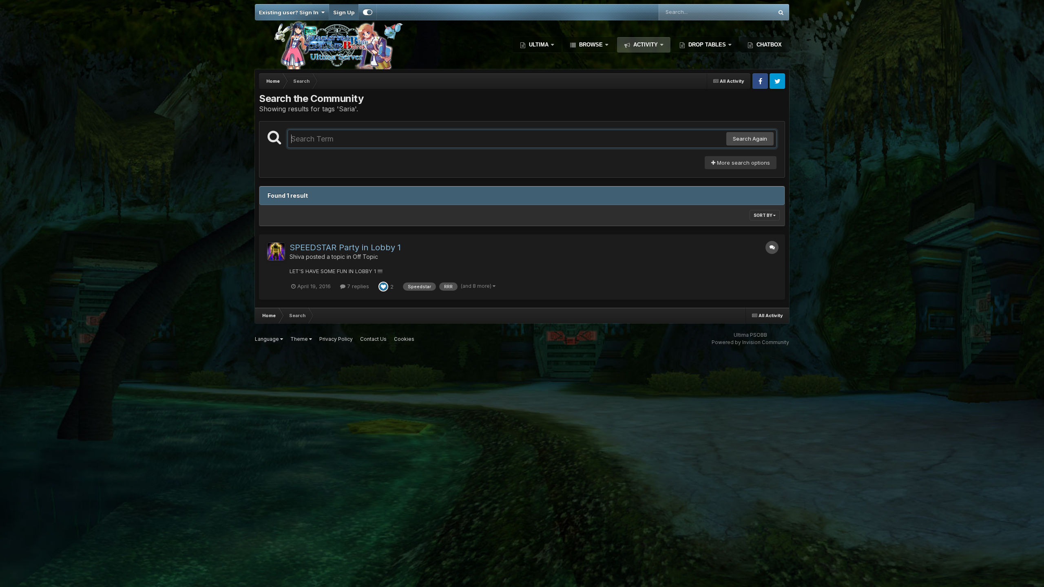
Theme (299, 339)
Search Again (750, 138)
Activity (645, 45)
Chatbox (768, 45)
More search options (742, 162)
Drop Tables (707, 45)
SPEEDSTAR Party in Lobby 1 (345, 247)
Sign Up (343, 12)
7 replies (357, 286)
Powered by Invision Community (750, 342)
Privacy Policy (336, 339)
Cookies (404, 339)
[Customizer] (367, 12)
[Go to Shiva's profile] (276, 251)
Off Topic (365, 256)
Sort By (763, 215)
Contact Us (373, 339)
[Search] (781, 12)
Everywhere (747, 12)
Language (267, 339)
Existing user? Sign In (290, 12)
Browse (590, 45)
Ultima (538, 45)
